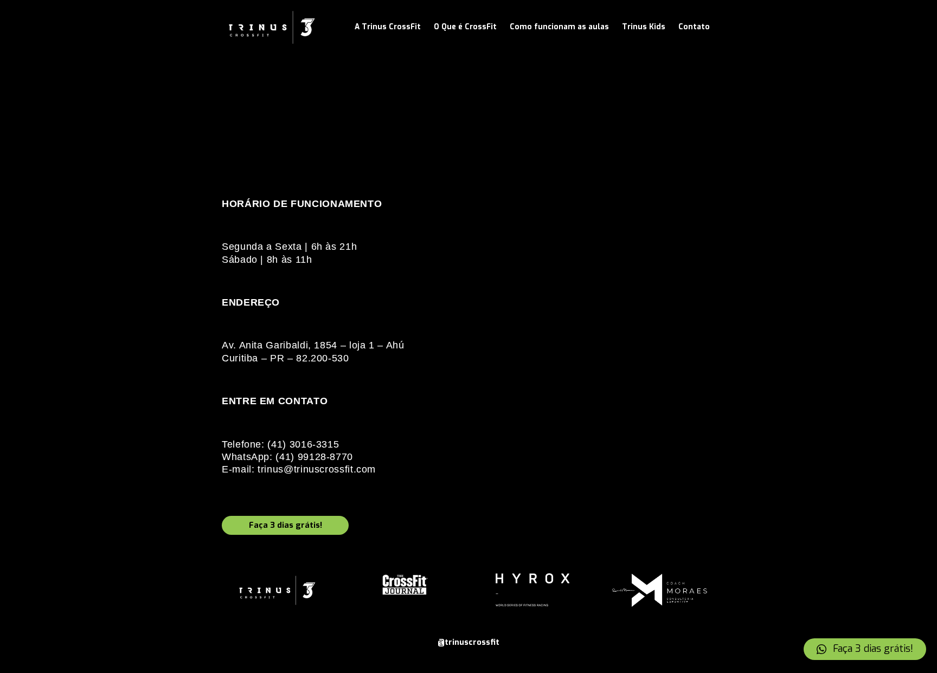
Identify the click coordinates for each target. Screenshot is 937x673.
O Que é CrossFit (465, 26)
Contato (694, 26)
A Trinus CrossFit (388, 26)
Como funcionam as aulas (559, 26)
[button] (865, 649)
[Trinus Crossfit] (272, 27)
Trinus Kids (643, 26)
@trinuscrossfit (468, 642)
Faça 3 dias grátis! (285, 525)
